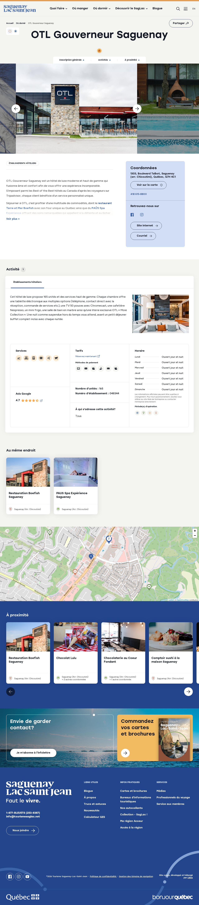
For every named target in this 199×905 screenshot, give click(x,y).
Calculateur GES (94, 817)
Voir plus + (13, 219)
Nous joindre (21, 830)
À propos (90, 797)
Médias (161, 791)
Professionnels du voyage (173, 797)
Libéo (190, 878)
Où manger (80, 8)
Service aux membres (170, 804)
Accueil (9, 23)
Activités (103, 60)
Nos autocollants (131, 808)
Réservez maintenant (86, 356)
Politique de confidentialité (103, 877)
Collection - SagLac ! (133, 815)
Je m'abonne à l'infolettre (33, 753)
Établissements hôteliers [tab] (27, 282)
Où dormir (20, 23)
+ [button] (195, 531)
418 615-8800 (138, 194)
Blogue (157, 8)
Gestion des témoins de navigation (136, 877)
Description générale (70, 60)
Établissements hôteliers (22, 163)
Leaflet (171, 600)
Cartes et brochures (133, 791)
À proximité (131, 60)
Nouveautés (91, 810)
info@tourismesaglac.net (23, 817)
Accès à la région (131, 828)
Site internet (145, 226)
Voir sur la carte (147, 185)
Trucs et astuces (95, 804)
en (193, 8)
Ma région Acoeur (131, 821)
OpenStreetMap (183, 600)
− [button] (195, 535)
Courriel (142, 236)
